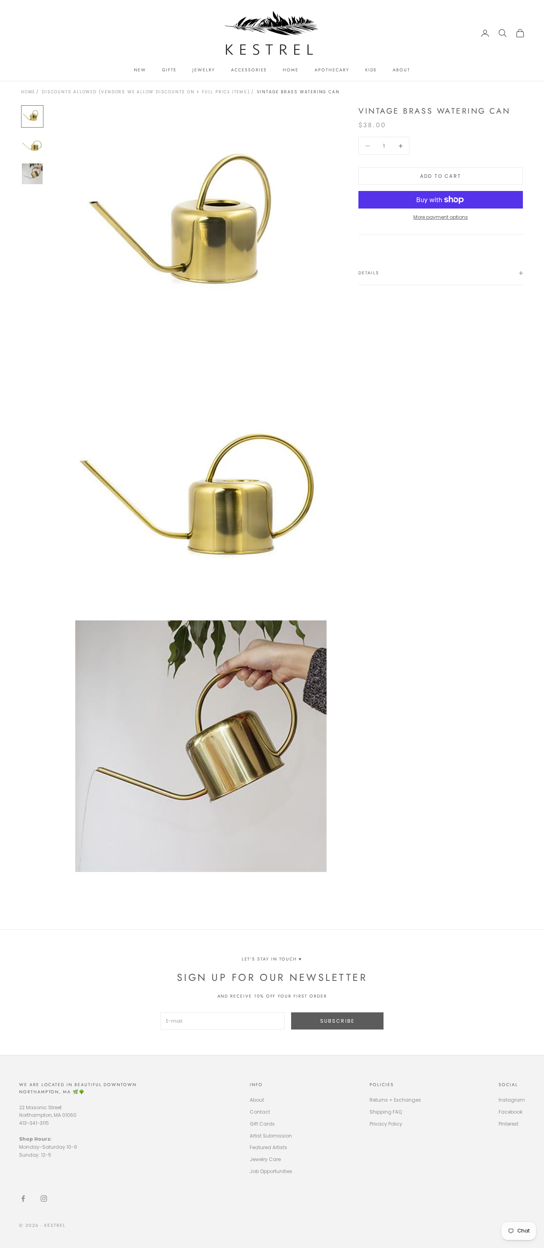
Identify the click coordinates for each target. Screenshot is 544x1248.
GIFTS (169, 70)
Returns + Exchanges (395, 1099)
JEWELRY (203, 70)
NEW (140, 70)
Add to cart (440, 176)
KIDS (371, 70)
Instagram (512, 1099)
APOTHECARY (332, 70)
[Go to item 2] (32, 145)
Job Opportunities (271, 1171)
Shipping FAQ (386, 1111)
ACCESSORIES (249, 70)
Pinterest (509, 1123)
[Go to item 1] (32, 116)
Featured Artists (268, 1147)
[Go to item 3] (32, 174)
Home (28, 92)
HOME (291, 70)
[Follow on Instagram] (44, 1199)
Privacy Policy (386, 1123)
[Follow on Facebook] (23, 1199)
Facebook (510, 1111)
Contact (260, 1111)
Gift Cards (262, 1123)
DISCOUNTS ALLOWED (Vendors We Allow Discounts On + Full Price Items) (146, 92)
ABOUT (401, 70)
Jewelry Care (265, 1159)
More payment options (440, 217)
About (257, 1099)
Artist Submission (271, 1135)
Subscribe (337, 1021)
